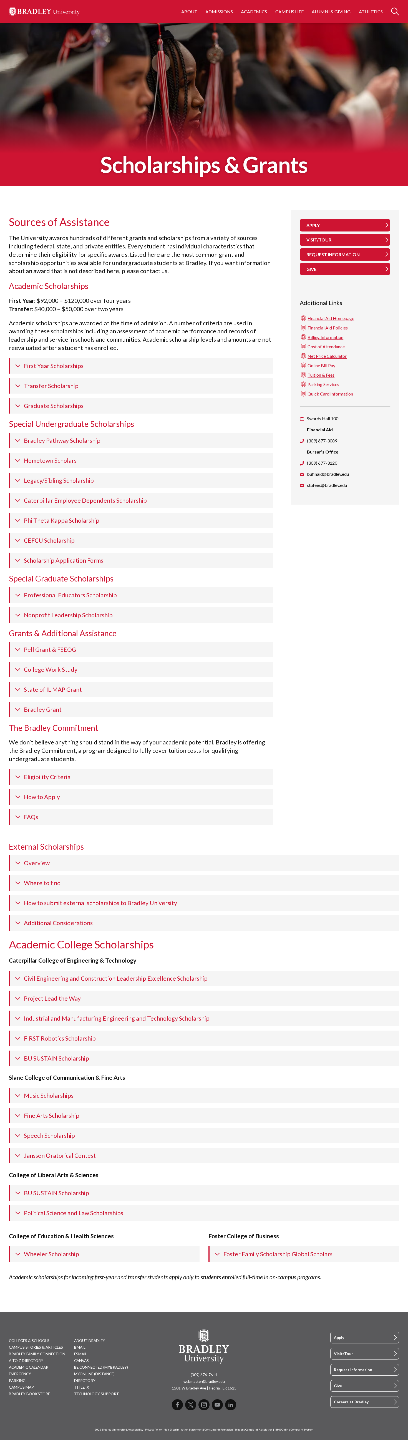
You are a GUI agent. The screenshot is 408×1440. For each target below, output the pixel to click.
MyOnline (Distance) (94, 1374)
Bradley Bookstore (29, 1394)
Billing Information (325, 336)
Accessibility (135, 1429)
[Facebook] (177, 1404)
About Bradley (89, 1340)
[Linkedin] (230, 1404)
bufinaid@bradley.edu (328, 473)
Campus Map (21, 1387)
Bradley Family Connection (37, 1354)
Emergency (20, 1374)
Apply (339, 1337)
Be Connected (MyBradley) (101, 1367)
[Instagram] (204, 1404)
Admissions (219, 11)
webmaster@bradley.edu (204, 1381)
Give (338, 1386)
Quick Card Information (330, 393)
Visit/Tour (343, 1353)
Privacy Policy (153, 1429)
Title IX (81, 1387)
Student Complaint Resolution (254, 1429)
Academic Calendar (28, 1367)
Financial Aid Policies (328, 327)
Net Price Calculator (327, 355)
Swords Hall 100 (322, 418)
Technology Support (96, 1394)
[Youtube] (217, 1404)
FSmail (80, 1354)
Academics (254, 11)
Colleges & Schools (29, 1340)
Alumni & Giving (331, 11)
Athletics (371, 11)
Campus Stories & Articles (36, 1347)
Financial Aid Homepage (331, 318)
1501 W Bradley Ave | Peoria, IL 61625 (204, 1388)
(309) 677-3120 (322, 462)
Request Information (353, 1370)
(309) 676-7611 (204, 1375)
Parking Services (323, 384)
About (189, 11)
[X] (190, 1404)
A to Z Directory (26, 1360)
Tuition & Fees (321, 374)
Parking (17, 1380)
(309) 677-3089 (322, 440)
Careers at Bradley (351, 1402)
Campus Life (289, 11)
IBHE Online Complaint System (293, 1429)
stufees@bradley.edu (327, 484)
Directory (84, 1380)
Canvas (81, 1360)
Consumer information (219, 1429)
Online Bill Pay (321, 365)
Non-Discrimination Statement (183, 1429)
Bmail (79, 1347)
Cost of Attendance (326, 346)
